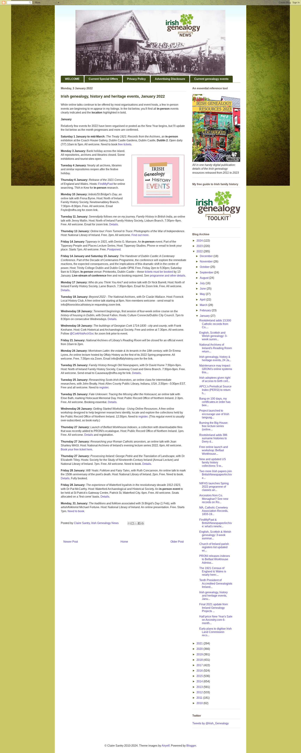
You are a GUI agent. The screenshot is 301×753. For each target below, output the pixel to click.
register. (143, 416)
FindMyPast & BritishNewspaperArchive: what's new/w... (215, 523)
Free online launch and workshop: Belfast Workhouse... (213, 450)
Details (113, 224)
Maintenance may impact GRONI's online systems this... (215, 369)
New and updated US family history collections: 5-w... (212, 462)
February (206, 310)
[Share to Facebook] (139, 523)
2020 (199, 648)
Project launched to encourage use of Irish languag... (214, 414)
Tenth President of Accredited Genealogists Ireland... (215, 583)
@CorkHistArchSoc (82, 333)
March (204, 304)
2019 (199, 654)
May (203, 294)
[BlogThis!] (132, 523)
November (206, 261)
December (206, 256)
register (103, 387)
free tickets (124, 144)
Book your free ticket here (76, 449)
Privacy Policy (136, 78)
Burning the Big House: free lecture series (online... (213, 426)
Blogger (191, 745)
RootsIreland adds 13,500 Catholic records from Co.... (215, 324)
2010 (199, 703)
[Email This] (129, 523)
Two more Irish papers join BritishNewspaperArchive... (215, 474)
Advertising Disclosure (170, 78)
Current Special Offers (103, 78)
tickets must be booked (159, 271)
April (203, 299)
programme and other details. (168, 275)
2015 (199, 676)
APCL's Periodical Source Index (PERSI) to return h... (215, 390)
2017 (199, 665)
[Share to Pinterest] (142, 523)
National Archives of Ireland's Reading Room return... (215, 348)
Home (124, 541)
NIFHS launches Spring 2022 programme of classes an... (214, 486)
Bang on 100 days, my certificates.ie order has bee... (214, 402)
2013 (199, 686)
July (203, 283)
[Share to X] (136, 523)
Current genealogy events (211, 78)
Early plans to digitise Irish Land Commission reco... (215, 632)
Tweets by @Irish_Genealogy (210, 723)
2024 (199, 240)
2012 (199, 692)
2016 (199, 670)
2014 (199, 681)
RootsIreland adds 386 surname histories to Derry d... (213, 438)
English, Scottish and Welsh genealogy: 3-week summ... (213, 336)
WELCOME (72, 78)
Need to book (76, 511)
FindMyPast (105, 183)
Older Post (177, 541)
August (204, 277)
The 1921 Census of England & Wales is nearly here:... (212, 571)
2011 (199, 697)
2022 (199, 251)
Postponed (114, 249)
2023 (199, 246)
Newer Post (70, 541)
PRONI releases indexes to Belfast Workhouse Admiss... (214, 559)
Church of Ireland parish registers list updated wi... (214, 547)
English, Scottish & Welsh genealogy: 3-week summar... (215, 535)
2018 (199, 659)
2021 (199, 643)
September (207, 272)
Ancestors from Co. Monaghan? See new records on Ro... (213, 498)
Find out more (140, 235)
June (203, 288)
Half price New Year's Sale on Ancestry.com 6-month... (215, 620)
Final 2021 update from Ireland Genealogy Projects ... (213, 607)
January (205, 315)
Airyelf (165, 745)
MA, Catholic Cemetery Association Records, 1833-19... (213, 511)
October (205, 266)
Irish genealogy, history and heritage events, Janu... (213, 595)
